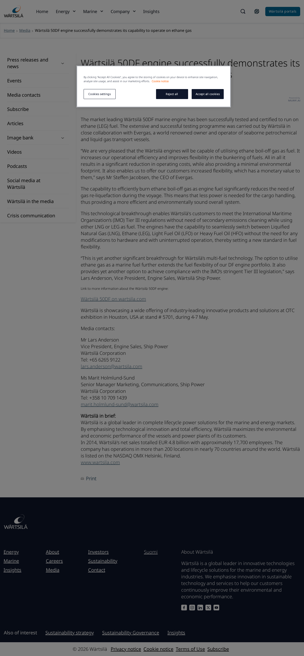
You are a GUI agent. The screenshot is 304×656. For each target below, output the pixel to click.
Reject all (172, 94)
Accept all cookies (208, 94)
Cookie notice (160, 81)
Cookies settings (99, 94)
